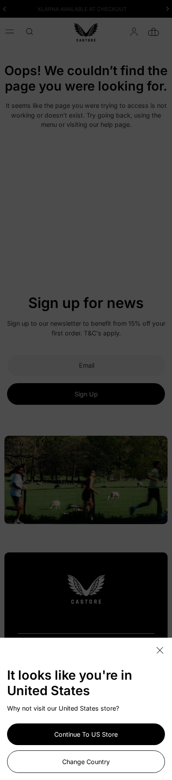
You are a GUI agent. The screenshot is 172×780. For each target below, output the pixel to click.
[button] (9, 31)
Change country (86, 761)
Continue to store (86, 734)
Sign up (86, 394)
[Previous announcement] (4, 8)
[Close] (159, 651)
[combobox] (32, 31)
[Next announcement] (167, 8)
